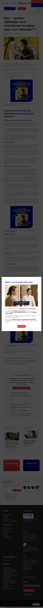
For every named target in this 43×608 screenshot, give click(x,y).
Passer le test (21, 326)
